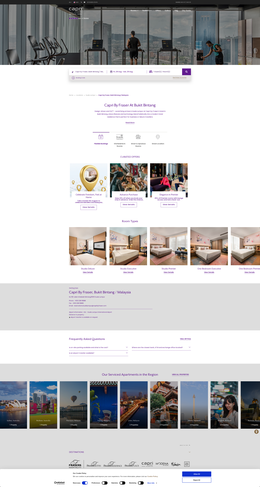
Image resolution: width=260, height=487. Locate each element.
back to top (184, 445)
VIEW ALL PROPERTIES (180, 374)
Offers (158, 10)
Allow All (197, 474)
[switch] (105, 483)
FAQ (176, 10)
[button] (254, 249)
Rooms (134, 10)
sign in (188, 2)
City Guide (186, 10)
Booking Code (80, 78)
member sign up (180, 2)
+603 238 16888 (80, 301)
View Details (89, 207)
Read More (130, 123)
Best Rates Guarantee (179, 77)
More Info (150, 483)
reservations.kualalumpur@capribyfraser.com (90, 306)
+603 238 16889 (78, 303)
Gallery (168, 10)
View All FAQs (185, 339)
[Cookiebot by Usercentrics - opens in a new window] (59, 483)
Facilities (146, 10)
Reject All (196, 480)
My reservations (92, 2)
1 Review (86, 18)
